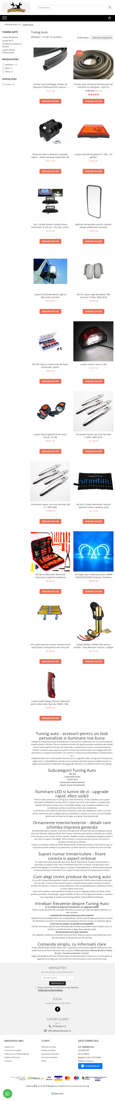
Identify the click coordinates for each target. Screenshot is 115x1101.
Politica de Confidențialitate (50, 990)
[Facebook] (57, 1009)
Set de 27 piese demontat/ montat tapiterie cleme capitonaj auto (93, 506)
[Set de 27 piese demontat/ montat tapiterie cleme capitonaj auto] (93, 481)
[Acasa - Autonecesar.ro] (17, 7)
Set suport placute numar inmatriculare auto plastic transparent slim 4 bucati (50, 646)
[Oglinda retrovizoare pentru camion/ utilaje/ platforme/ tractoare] (93, 201)
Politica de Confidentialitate (16, 1054)
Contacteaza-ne (92, 1066)
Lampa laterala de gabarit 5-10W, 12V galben (93, 156)
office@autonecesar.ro (59, 1030)
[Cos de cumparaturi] (109, 18)
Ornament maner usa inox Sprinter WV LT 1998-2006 (50, 506)
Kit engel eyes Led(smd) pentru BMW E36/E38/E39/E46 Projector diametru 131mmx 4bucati (93, 576)
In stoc (8, 84)
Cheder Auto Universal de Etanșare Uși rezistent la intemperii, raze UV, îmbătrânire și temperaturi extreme (93, 85)
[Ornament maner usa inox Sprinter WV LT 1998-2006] (50, 481)
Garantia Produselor (50, 1054)
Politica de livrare (81, 950)
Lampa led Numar (10, 37)
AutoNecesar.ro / (13, 24)
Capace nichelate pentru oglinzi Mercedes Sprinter (50, 296)
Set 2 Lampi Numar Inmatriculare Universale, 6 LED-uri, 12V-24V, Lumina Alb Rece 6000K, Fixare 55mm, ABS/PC (50, 226)
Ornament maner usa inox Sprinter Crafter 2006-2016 (93, 436)
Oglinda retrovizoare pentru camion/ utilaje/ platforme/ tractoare (93, 226)
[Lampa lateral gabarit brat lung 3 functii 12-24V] (50, 411)
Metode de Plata (48, 1047)
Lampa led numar (72, 776)
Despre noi (9, 1047)
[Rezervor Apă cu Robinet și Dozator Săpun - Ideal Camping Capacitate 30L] (50, 131)
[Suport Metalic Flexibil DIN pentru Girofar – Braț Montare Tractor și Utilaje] (93, 621)
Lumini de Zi (7, 40)
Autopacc (9, 64)
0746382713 (59, 1026)
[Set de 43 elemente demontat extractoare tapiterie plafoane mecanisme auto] (50, 551)
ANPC (43, 1061)
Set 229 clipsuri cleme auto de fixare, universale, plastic (50, 366)
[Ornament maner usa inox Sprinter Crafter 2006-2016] (93, 411)
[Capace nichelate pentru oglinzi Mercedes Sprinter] (50, 271)
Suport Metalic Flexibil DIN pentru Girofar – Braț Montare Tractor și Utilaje (93, 646)
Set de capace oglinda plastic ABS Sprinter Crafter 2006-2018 (93, 296)
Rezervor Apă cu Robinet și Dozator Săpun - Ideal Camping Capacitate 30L (50, 156)
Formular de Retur (49, 1057)
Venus (7, 71)
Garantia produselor (72, 953)
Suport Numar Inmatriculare (8, 51)
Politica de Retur (48, 1050)
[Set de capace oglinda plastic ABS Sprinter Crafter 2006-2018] (93, 271)
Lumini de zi (72, 779)
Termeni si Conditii (12, 1050)
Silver (7, 68)
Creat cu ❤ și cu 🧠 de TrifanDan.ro (41, 1086)
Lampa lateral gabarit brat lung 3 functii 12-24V (50, 436)
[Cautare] (110, 7)
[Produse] (4, 18)
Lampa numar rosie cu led (93, 364)
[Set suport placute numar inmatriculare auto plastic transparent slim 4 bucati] (50, 621)
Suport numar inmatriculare (72, 785)
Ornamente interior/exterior (72, 782)
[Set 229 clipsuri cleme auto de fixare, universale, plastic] (50, 341)
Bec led (72, 773)
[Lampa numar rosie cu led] (93, 341)
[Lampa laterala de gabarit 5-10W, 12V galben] (93, 131)
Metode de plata (97, 950)
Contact (85, 953)
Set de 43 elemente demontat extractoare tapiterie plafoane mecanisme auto (50, 576)
